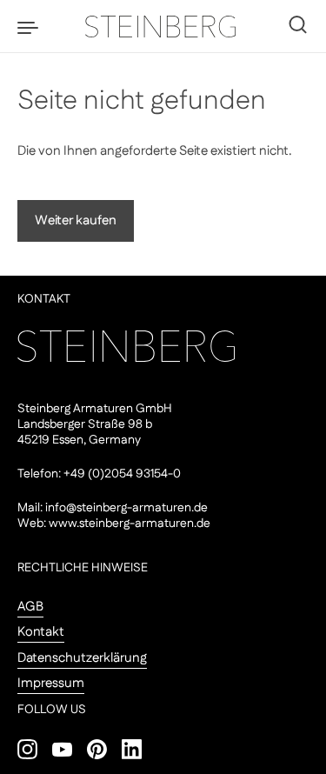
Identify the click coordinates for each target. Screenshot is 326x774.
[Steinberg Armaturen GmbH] (163, 26)
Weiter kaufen (75, 220)
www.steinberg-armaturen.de (129, 523)
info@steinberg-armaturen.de (126, 508)
